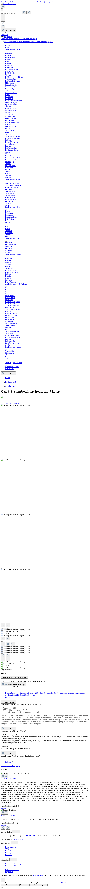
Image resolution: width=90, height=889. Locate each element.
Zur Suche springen (27, 2)
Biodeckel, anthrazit (8, 815)
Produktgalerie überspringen (10, 766)
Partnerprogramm (11, 853)
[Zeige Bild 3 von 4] (6, 628)
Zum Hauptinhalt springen (10, 2)
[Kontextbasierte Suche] (2, 9)
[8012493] (15, 515)
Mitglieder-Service (11, 849)
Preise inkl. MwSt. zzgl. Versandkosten (14, 677)
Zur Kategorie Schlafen (13, 207)
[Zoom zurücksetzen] (8, 644)
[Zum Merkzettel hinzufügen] (4, 776)
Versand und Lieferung (13, 864)
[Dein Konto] (3, 26)
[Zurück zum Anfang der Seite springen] (3, 880)
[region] (45, 536)
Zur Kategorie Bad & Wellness (16, 284)
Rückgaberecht (10, 866)
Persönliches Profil (14, 39)
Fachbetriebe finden (12, 851)
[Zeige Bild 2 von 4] (4, 628)
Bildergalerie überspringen (10, 403)
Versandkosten (38, 875)
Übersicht (4, 39)
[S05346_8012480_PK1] (15, 460)
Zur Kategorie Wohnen (13, 179)
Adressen (24, 39)
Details (3, 808)
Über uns (8, 855)
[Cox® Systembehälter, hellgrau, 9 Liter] (15, 405)
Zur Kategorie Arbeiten (13, 254)
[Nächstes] (8, 625)
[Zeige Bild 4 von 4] (8, 628)
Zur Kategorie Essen (12, 239)
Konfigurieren (24, 885)
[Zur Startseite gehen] (8, 4)
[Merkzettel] (2, 24)
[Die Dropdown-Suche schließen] (28, 12)
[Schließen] (2, 641)
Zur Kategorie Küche (12, 49)
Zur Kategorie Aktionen (13, 363)
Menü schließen (10, 31)
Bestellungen (32, 39)
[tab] (10, 697)
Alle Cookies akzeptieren (39, 885)
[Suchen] (24, 12)
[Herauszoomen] (3, 644)
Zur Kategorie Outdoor (13, 347)
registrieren (8, 37)
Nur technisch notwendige (10, 885)
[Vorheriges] (3, 625)
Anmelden (4, 35)
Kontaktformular (18, 839)
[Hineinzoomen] (13, 644)
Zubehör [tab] (8, 762)
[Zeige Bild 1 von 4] (2, 628)
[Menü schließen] (6, 209)
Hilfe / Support (10, 847)
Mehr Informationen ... (69, 883)
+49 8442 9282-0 (31, 836)
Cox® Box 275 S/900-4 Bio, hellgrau (14, 779)
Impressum (9, 872)
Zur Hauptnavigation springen (44, 2)
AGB (7, 868)
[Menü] (3, 6)
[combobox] (11, 13)
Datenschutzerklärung (12, 870)
